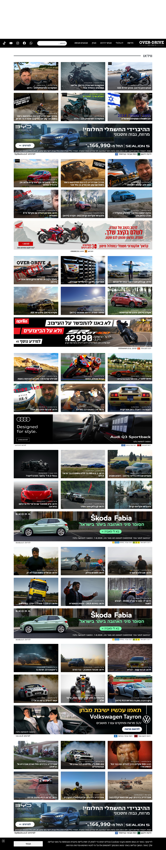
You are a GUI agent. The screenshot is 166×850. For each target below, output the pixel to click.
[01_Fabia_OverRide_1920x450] (83, 543)
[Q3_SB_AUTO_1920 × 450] (83, 446)
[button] (3, 841)
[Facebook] (24, 43)
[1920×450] (83, 155)
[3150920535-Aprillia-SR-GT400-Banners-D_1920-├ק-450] (83, 349)
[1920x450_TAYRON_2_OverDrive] (83, 737)
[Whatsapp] (31, 43)
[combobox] (52, 43)
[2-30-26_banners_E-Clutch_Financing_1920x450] (83, 252)
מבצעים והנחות (81, 42)
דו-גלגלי (119, 42)
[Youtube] (11, 43)
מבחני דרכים (106, 42)
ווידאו (147, 55)
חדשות (130, 42)
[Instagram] (18, 43)
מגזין (94, 42)
